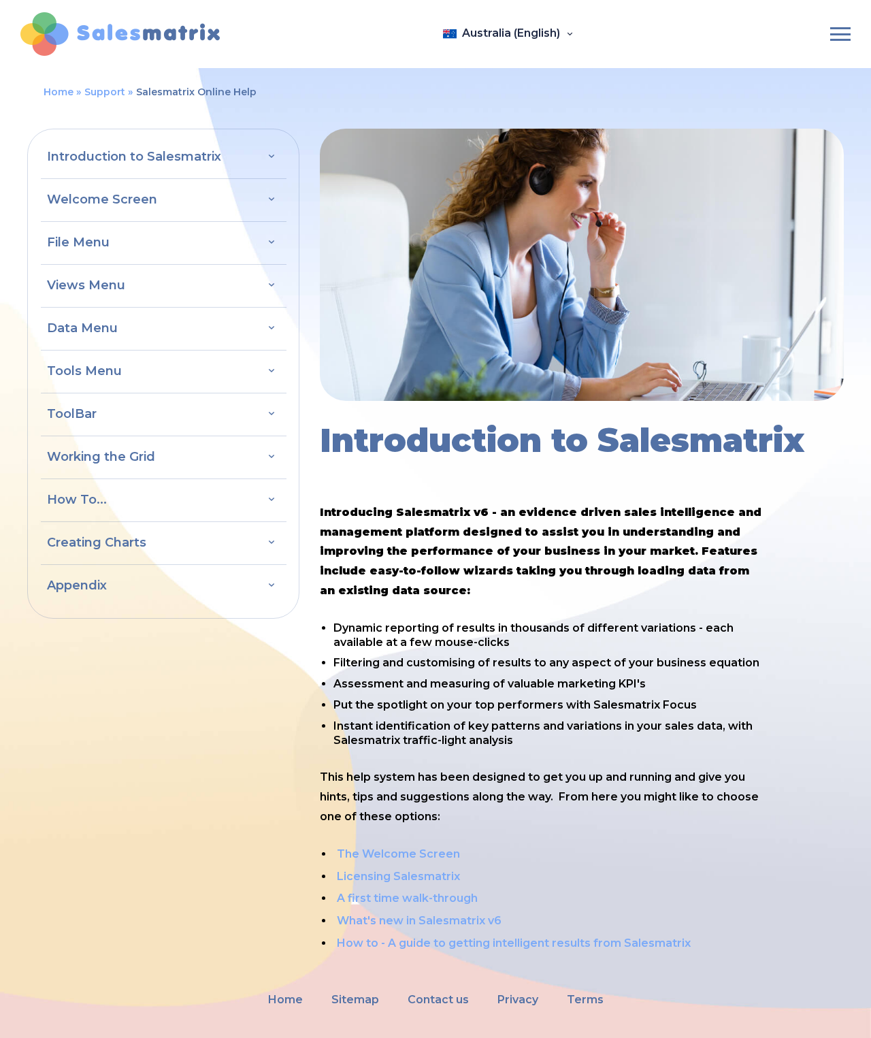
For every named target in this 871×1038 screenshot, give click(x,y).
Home (58, 92)
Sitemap (355, 999)
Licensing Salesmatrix (398, 876)
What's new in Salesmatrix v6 (419, 920)
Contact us (438, 999)
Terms (585, 999)
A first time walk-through (407, 898)
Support (104, 92)
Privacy (517, 999)
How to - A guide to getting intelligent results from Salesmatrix (514, 943)
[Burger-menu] (840, 34)
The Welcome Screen (398, 853)
